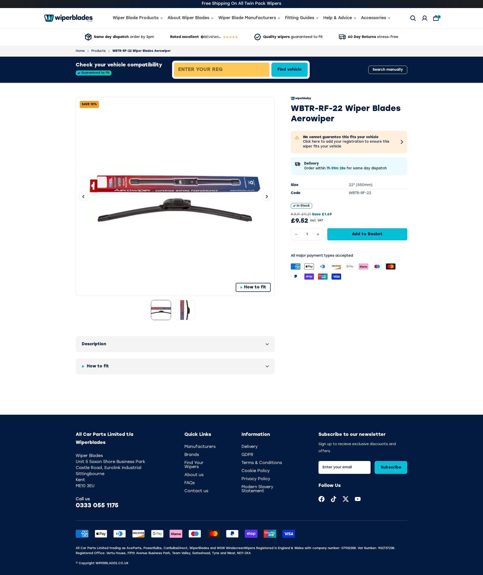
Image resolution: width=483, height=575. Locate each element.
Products (98, 51)
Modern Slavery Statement (257, 489)
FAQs (189, 483)
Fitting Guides (299, 18)
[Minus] (296, 234)
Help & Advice (337, 18)
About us (194, 475)
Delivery (250, 447)
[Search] (413, 18)
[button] (175, 344)
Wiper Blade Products (135, 18)
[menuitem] (321, 499)
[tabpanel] (258, 70)
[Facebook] (321, 499)
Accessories (373, 18)
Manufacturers (200, 447)
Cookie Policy (256, 471)
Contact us (196, 491)
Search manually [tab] (388, 70)
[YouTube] (358, 499)
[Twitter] (346, 499)
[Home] (68, 18)
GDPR (247, 455)
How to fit (255, 287)
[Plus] (318, 234)
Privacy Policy (256, 479)
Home (80, 51)
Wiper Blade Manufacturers (247, 18)
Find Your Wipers (194, 465)
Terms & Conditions (262, 463)
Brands (191, 455)
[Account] (424, 18)
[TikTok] (334, 499)
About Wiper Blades (188, 18)
